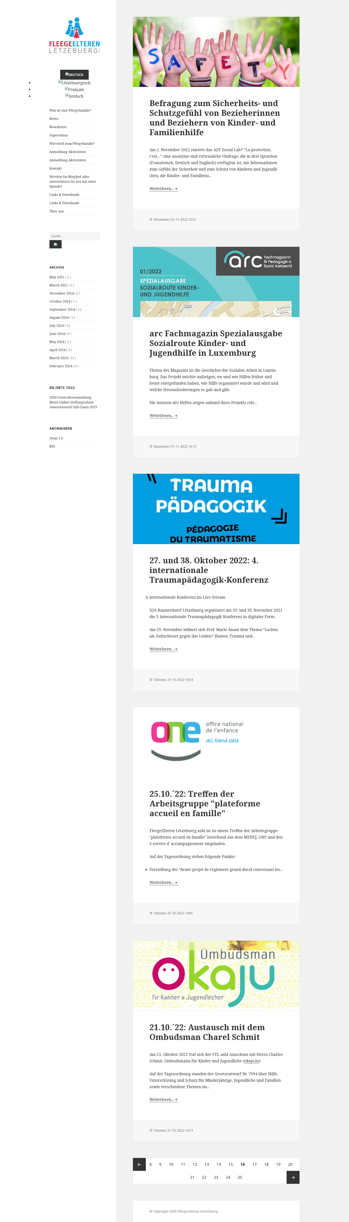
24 (229, 1177)
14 (220, 1164)
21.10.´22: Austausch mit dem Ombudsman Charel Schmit (207, 1032)
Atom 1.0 (56, 438)
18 (268, 1164)
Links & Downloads (64, 194)
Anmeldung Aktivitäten (67, 152)
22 (206, 1177)
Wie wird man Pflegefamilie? (72, 143)
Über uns (56, 211)
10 (173, 1164)
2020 (53, 397)
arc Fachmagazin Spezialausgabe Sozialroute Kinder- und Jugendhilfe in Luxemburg (215, 343)
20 (292, 1164)
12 (196, 1164)
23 (218, 1177)
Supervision (58, 135)
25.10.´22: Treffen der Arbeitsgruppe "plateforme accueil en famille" (204, 803)
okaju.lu (251, 1061)
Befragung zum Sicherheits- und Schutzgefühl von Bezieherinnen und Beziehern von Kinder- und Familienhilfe (214, 117)
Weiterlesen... (161, 188)
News (53, 118)
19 (280, 1164)
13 (208, 1164)
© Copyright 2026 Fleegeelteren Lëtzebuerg (183, 1211)
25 (241, 1177)
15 (232, 1164)
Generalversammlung (74, 397)
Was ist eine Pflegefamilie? (70, 110)
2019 (93, 407)
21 (194, 1177)
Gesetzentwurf (60, 407)
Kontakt (55, 168)
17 (256, 1164)
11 (184, 1164)
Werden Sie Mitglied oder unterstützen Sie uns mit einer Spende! (72, 181)
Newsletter (58, 127)
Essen (84, 407)
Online (64, 402)
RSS (52, 446)
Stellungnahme (82, 402)
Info (76, 407)
